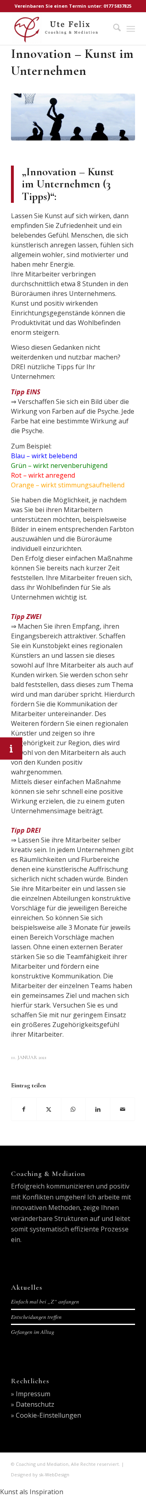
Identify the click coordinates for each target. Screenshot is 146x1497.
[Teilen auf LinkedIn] (98, 1109)
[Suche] (113, 29)
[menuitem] (113, 29)
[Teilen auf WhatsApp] (73, 1109)
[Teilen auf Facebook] (23, 1109)
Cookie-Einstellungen (48, 1415)
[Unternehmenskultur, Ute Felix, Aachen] (73, 117)
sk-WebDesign (54, 1474)
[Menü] (131, 28)
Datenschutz (35, 1404)
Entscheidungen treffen (36, 1317)
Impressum (33, 1393)
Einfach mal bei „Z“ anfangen (45, 1301)
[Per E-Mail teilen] (122, 1109)
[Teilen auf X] (48, 1109)
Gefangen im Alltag (32, 1331)
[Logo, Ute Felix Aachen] (60, 29)
